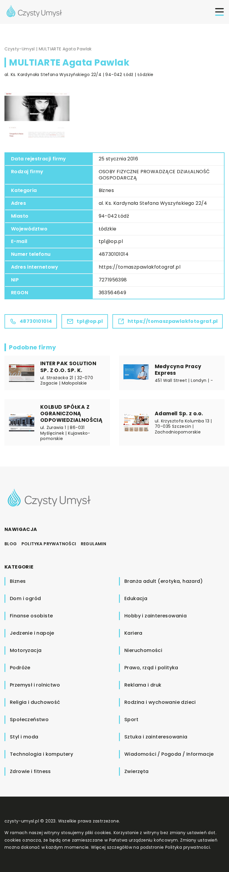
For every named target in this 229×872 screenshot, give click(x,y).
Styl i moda (24, 736)
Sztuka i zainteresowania (156, 736)
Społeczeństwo (29, 719)
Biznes (106, 190)
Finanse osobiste (31, 615)
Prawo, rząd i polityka (151, 667)
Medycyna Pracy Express (178, 369)
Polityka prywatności (48, 544)
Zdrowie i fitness (30, 771)
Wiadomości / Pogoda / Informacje (169, 754)
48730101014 (114, 254)
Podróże (20, 667)
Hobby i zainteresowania (155, 615)
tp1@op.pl (111, 241)
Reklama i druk (143, 685)
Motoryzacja (25, 650)
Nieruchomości (143, 650)
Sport (131, 719)
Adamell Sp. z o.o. (179, 413)
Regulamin (93, 544)
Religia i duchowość (35, 702)
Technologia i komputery (41, 754)
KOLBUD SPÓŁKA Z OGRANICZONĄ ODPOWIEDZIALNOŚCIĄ (71, 413)
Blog (10, 544)
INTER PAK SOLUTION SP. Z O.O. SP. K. (68, 366)
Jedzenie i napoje (32, 633)
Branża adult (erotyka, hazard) (163, 581)
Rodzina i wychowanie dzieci (160, 702)
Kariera (133, 633)
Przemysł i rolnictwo (35, 685)
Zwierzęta (136, 771)
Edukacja (135, 598)
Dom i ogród (25, 598)
